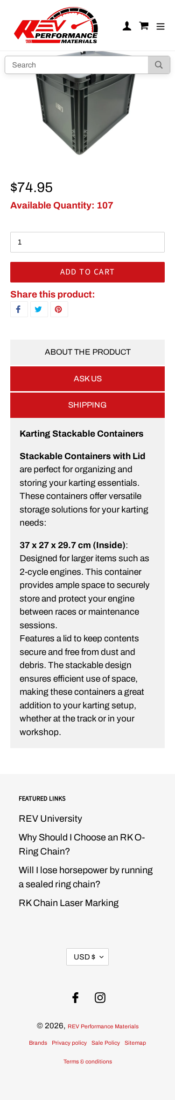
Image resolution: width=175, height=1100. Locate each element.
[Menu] (160, 25)
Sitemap (135, 1043)
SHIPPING (87, 405)
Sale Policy (105, 1043)
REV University (50, 818)
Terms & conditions (87, 1061)
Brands (38, 1043)
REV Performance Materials (103, 1026)
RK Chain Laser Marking (69, 903)
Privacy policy (69, 1043)
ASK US (88, 378)
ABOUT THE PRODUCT (88, 352)
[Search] (159, 65)
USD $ (84, 957)
